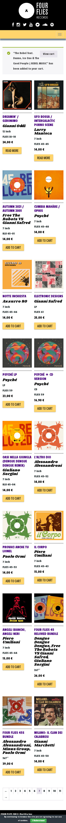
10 (54, 791)
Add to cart (13, 247)
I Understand (38, 820)
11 (60, 791)
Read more (12, 150)
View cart (48, 54)
